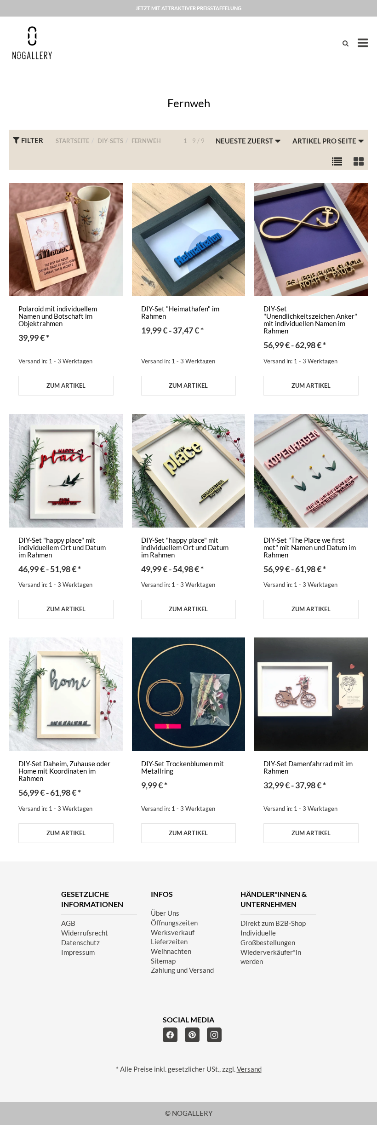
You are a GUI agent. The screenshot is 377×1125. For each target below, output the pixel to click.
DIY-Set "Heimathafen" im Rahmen (180, 312)
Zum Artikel (66, 385)
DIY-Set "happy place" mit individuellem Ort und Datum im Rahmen (62, 547)
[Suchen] (345, 43)
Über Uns (165, 913)
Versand (249, 1069)
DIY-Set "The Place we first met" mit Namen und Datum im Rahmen (309, 547)
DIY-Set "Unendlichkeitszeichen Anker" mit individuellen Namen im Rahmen (310, 320)
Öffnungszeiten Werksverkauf (174, 927)
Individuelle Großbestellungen (267, 938)
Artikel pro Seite (325, 141)
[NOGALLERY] (32, 43)
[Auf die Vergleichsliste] (110, 199)
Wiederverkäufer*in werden (270, 957)
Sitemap (163, 961)
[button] (337, 160)
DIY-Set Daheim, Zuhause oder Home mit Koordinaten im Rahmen (64, 771)
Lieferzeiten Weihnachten (171, 946)
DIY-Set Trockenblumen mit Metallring (182, 767)
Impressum (78, 952)
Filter (31, 140)
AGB (68, 923)
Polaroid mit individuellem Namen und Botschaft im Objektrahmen (57, 316)
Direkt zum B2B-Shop (273, 923)
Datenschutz (80, 943)
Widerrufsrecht (84, 933)
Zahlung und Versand (182, 970)
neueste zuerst (245, 141)
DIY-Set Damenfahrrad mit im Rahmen (308, 767)
